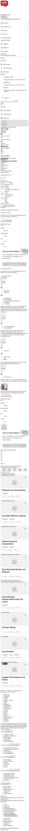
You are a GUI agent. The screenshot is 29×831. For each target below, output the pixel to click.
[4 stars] (20, 469)
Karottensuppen (17, 690)
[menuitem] (14, 23)
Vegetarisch (3, 131)
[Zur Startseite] (6, 9)
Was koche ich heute (9, 778)
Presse (5, 765)
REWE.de (3, 690)
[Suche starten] (16, 101)
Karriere (6, 762)
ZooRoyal (6, 792)
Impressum (6, 807)
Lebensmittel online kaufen (10, 747)
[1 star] (4, 469)
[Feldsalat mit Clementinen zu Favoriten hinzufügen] (25, 477)
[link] (16, 78)
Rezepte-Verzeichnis (9, 776)
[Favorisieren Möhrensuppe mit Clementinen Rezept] (6, 129)
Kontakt (6, 766)
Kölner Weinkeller (8, 793)
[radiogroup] (14, 469)
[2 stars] (9, 469)
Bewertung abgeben (5, 472)
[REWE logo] (3, 74)
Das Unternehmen (8, 761)
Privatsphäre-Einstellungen (10, 810)
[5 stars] (25, 469)
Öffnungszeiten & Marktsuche (11, 777)
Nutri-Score (6, 780)
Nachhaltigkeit (7, 759)
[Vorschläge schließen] (2, 103)
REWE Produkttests (9, 741)
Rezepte (15, 89)
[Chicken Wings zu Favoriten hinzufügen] (25, 615)
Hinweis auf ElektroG (9, 812)
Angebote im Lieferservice (10, 735)
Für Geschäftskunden (9, 753)
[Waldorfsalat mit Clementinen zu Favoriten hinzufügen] (25, 529)
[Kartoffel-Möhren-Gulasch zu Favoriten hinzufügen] (25, 503)
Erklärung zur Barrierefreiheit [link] (10, 816)
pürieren (6, 362)
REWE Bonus (7, 737)
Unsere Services (8, 738)
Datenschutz (7, 805)
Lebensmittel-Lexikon (9, 774)
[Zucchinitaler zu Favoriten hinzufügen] (25, 639)
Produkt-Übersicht (8, 752)
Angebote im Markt (8, 734)
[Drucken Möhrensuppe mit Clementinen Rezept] (2, 129)
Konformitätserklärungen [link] (9, 814)
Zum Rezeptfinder (7, 220)
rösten (6, 381)
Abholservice (7, 750)
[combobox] (8, 101)
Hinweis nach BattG (9, 811)
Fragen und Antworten (9, 773)
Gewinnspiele (7, 740)
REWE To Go (7, 788)
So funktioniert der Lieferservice (11, 749)
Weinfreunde (7, 790)
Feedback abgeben (14, 264)
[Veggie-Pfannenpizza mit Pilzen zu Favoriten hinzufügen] (25, 664)
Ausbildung (6, 764)
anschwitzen (4, 333)
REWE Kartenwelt (8, 789)
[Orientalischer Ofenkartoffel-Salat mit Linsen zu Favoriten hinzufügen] (25, 584)
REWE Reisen (7, 786)
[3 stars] (15, 469)
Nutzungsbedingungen (9, 808)
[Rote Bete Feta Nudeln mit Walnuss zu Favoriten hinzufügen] (25, 557)
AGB (5, 804)
